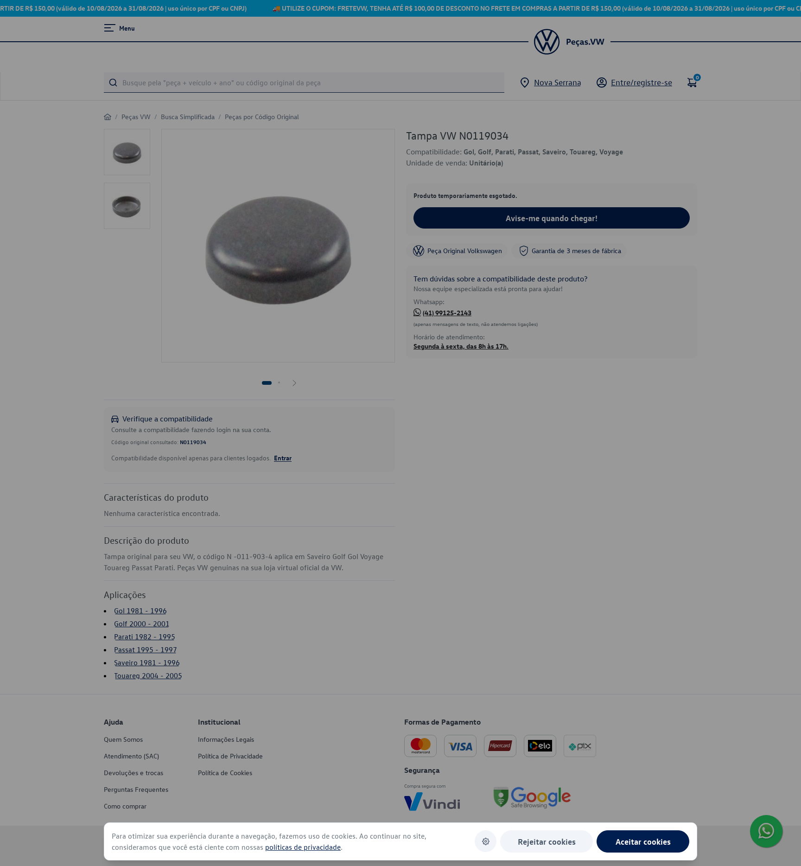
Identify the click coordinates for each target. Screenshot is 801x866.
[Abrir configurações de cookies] (485, 841)
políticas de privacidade (303, 847)
